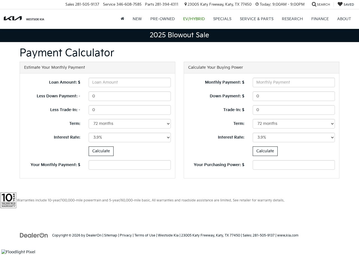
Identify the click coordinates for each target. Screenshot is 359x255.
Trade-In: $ (233, 109)
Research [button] (292, 19)
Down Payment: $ (227, 96)
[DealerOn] (34, 235)
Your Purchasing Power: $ (219, 164)
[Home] (122, 19)
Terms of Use (144, 235)
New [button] (137, 19)
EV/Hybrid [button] (194, 19)
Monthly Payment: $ (224, 82)
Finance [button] (320, 19)
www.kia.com (287, 235)
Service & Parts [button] (256, 19)
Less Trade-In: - (65, 109)
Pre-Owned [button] (162, 19)
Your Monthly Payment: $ (55, 164)
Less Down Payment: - (58, 96)
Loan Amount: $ (64, 82)
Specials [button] (222, 19)
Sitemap (110, 235)
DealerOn (94, 235)
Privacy (126, 235)
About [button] (344, 19)
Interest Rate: (67, 137)
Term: (74, 123)
